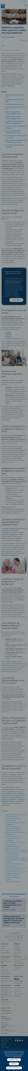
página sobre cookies (17, 1056)
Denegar (14, 1063)
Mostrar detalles (14, 1067)
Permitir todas (14, 1059)
